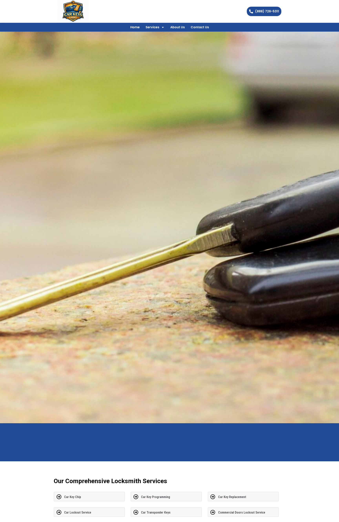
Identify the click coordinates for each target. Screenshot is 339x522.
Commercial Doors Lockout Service (241, 512)
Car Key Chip (72, 497)
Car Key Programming (155, 497)
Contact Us (200, 27)
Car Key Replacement (232, 497)
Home (135, 27)
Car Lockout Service (77, 512)
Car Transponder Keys (155, 512)
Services (152, 27)
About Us (177, 27)
